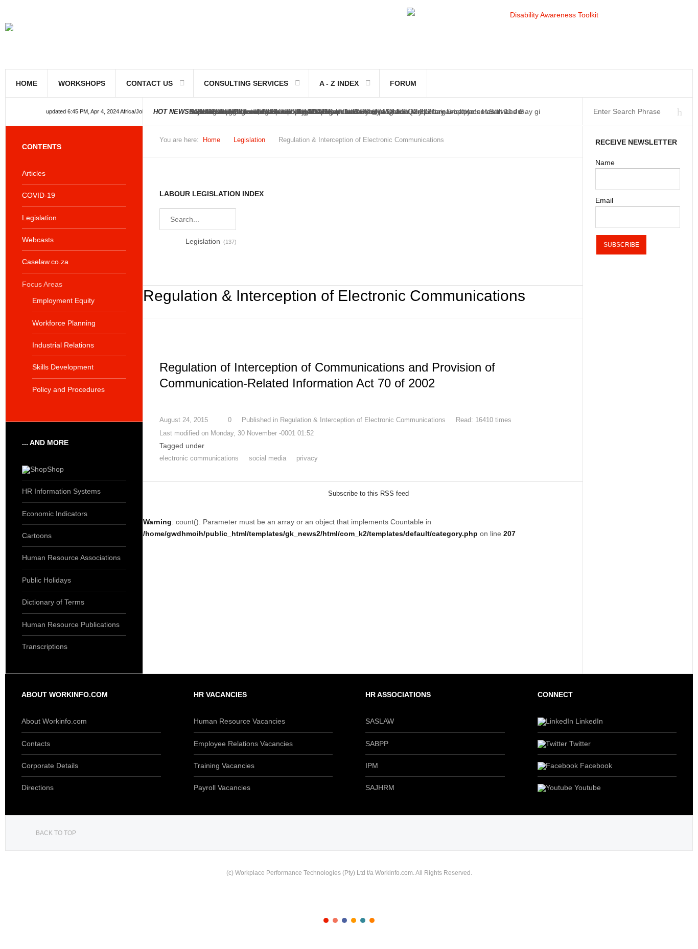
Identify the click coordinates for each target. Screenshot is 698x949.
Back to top (56, 833)
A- (560, 142)
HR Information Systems (61, 491)
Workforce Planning (64, 323)
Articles (33, 173)
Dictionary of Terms (53, 602)
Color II (335, 920)
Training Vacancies (224, 765)
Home (26, 83)
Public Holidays (46, 580)
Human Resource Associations (71, 557)
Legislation (249, 140)
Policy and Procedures (68, 389)
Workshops (81, 83)
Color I (326, 920)
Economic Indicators (54, 514)
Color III (344, 920)
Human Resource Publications (71, 624)
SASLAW (379, 721)
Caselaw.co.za (45, 262)
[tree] (362, 241)
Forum (403, 83)
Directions (37, 787)
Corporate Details (49, 765)
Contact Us (149, 83)
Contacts (35, 743)
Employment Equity (63, 300)
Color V (362, 920)
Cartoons (37, 535)
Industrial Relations (63, 345)
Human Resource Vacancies (239, 721)
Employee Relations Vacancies (243, 743)
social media (267, 458)
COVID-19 (38, 195)
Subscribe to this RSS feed (368, 493)
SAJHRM (379, 787)
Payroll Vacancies (222, 787)
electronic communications (199, 458)
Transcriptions (44, 646)
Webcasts (38, 240)
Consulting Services (246, 83)
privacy (307, 458)
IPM (371, 765)
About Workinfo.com (54, 721)
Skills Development (63, 367)
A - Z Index (339, 83)
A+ (538, 142)
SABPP (376, 743)
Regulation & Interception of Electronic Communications (363, 420)
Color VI (372, 920)
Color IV (353, 920)
